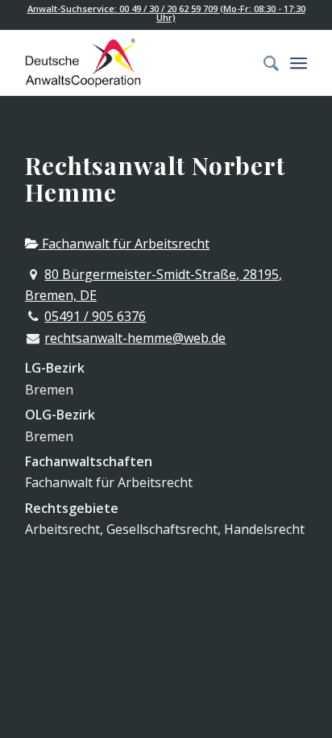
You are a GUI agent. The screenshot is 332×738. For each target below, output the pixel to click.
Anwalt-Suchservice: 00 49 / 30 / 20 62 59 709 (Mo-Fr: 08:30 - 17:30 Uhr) (166, 12)
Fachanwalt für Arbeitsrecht (124, 243)
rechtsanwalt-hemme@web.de (135, 338)
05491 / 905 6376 (95, 316)
